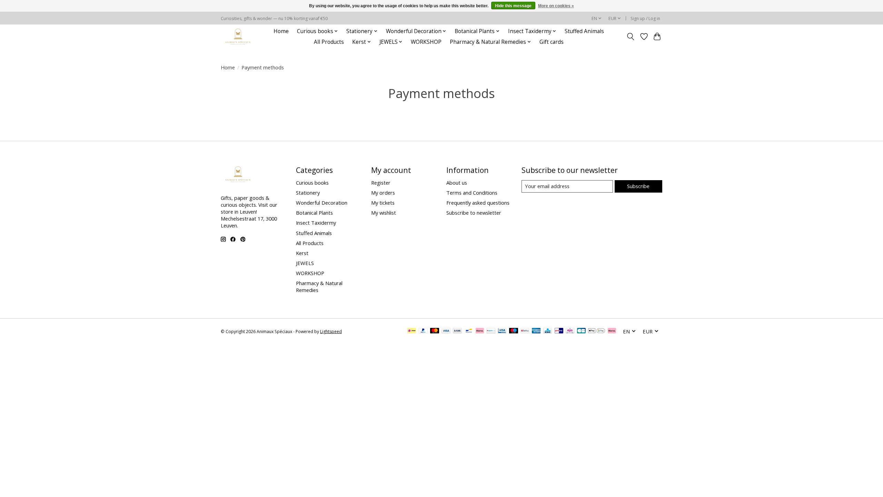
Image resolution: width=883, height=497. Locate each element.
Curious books (312, 182)
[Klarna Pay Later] (612, 331)
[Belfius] (524, 331)
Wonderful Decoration (321, 202)
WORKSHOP (426, 42)
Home (281, 31)
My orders (383, 192)
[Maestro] (513, 331)
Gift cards (551, 42)
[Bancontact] (469, 331)
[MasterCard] (434, 331)
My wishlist (383, 212)
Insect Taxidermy (316, 222)
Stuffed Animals (584, 31)
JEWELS (305, 263)
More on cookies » (556, 5)
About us (456, 182)
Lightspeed (331, 331)
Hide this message (513, 5)
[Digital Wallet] (596, 331)
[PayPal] (423, 331)
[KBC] (547, 331)
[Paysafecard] (491, 331)
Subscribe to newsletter (473, 212)
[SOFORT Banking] (480, 331)
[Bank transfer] (457, 331)
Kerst (302, 253)
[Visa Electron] (502, 331)
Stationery (308, 192)
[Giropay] (559, 331)
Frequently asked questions (477, 202)
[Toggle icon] (631, 36)
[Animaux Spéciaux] (238, 36)
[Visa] (446, 331)
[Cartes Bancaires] (581, 331)
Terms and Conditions (471, 192)
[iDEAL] (411, 331)
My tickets (383, 202)
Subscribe (638, 186)
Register (380, 182)
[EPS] (570, 331)
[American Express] (536, 331)
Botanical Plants (314, 212)
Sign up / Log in (645, 18)
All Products (329, 42)
